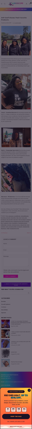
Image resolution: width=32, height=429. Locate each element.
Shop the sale (16, 416)
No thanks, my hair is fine (16, 421)
